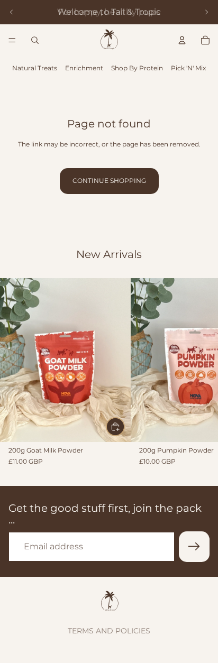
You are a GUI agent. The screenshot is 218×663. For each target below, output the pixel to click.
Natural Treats (34, 68)
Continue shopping (109, 181)
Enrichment (84, 68)
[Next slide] (206, 12)
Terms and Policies (109, 631)
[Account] (182, 40)
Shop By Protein (137, 68)
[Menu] (12, 40)
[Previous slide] (11, 12)
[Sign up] (194, 546)
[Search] (35, 40)
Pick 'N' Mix (188, 68)
